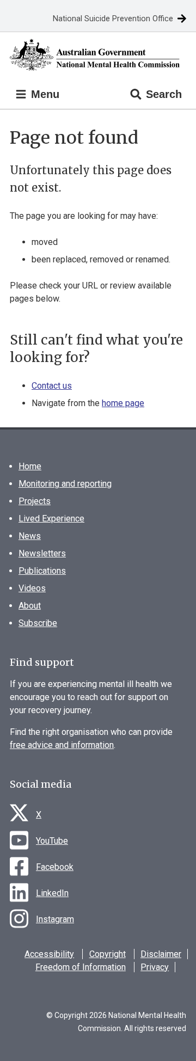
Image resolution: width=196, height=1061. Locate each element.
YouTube (52, 841)
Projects (35, 501)
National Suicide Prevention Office (113, 18)
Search (164, 94)
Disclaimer (160, 954)
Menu (43, 94)
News (30, 536)
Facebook (55, 867)
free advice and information (62, 745)
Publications (42, 571)
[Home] (98, 54)
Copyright (107, 954)
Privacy (154, 967)
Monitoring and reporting (65, 484)
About (30, 605)
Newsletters (42, 553)
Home (30, 466)
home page (123, 403)
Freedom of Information (80, 967)
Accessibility (49, 954)
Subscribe (38, 623)
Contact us (52, 386)
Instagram (55, 919)
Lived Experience (51, 518)
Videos (32, 588)
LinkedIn (52, 893)
